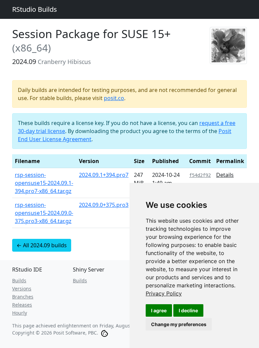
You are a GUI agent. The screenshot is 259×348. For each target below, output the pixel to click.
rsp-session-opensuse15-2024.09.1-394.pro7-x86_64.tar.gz (44, 183)
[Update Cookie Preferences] (104, 332)
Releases (22, 305)
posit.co (114, 98)
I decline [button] (188, 310)
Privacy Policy (164, 293)
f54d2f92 (200, 175)
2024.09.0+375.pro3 (103, 205)
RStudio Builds (34, 9)
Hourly (19, 313)
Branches (22, 296)
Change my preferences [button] (178, 324)
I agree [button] (159, 310)
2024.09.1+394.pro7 (103, 175)
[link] (164, 293)
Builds (19, 280)
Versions (21, 288)
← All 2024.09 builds (42, 245)
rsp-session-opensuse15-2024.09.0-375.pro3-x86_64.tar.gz (44, 213)
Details (225, 175)
